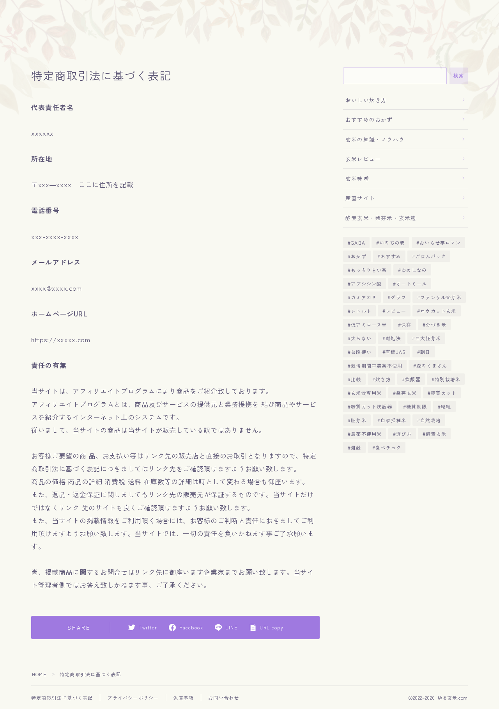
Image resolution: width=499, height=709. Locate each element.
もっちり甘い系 (369, 270)
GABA (358, 242)
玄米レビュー (363, 159)
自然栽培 (431, 420)
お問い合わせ (223, 697)
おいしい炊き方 (366, 100)
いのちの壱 (392, 242)
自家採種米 (393, 420)
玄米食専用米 (366, 392)
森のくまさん (432, 365)
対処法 (393, 338)
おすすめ (390, 256)
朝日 (425, 351)
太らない (361, 338)
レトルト (361, 310)
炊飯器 (413, 379)
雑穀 (356, 447)
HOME (39, 674)
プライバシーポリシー (133, 697)
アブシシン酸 (366, 283)
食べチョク (388, 447)
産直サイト (360, 198)
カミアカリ (364, 297)
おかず (358, 256)
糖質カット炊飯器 (371, 406)
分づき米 (436, 324)
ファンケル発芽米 (441, 297)
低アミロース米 (369, 324)
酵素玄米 (436, 433)
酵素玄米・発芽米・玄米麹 (380, 218)
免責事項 (183, 697)
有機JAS (396, 351)
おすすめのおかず (369, 119)
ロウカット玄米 (439, 310)
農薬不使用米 (366, 433)
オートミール (411, 283)
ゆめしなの (414, 270)
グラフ (399, 297)
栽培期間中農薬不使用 (376, 365)
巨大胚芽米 (428, 338)
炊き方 (383, 379)
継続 (446, 406)
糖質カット (444, 392)
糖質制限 (416, 406)
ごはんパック (430, 256)
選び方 (404, 433)
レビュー (396, 310)
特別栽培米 (447, 379)
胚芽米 (358, 420)
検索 (458, 75)
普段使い (361, 351)
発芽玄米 (406, 392)
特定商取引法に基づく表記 (62, 697)
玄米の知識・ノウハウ (375, 139)
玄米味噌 (357, 178)
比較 (356, 379)
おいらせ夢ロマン (440, 242)
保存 (406, 324)
